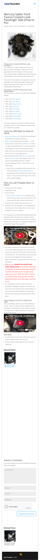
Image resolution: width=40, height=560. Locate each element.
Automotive (21, 26)
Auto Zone (20, 171)
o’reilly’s (29, 171)
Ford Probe (15, 106)
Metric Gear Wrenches (12, 136)
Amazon (24, 156)
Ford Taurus (16, 101)
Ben (7, 26)
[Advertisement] (20, 390)
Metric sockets (9, 141)
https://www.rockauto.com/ (15, 195)
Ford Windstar (16, 119)
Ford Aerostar (16, 99)
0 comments (31, 26)
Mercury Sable (16, 104)
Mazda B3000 (16, 116)
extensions (26, 144)
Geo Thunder (8, 557)
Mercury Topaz (16, 114)
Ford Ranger (16, 109)
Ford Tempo (16, 111)
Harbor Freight (13, 158)
